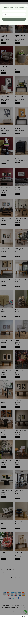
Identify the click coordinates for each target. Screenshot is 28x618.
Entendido (24, 616)
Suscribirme (14, 19)
